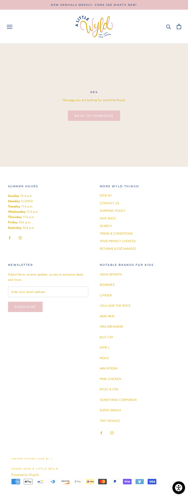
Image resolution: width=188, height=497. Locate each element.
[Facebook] (9, 237)
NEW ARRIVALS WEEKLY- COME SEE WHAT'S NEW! (94, 4)
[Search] (168, 26)
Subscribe (25, 307)
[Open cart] (179, 26)
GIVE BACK (108, 218)
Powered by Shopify (25, 474)
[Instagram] (20, 237)
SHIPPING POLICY (112, 210)
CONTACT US (109, 203)
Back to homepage (94, 115)
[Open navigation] (9, 26)
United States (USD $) (30, 458)
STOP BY (106, 195)
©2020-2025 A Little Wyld (34, 468)
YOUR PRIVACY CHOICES (118, 241)
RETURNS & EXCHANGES (118, 248)
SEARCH (106, 226)
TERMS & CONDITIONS (116, 233)
